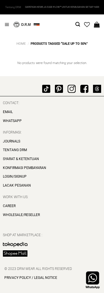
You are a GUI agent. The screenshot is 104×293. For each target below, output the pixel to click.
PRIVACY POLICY (17, 278)
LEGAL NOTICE (45, 278)
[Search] (77, 24)
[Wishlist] (87, 24)
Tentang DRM (13, 7)
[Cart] (97, 24)
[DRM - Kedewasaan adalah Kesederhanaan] (27, 24)
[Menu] (6, 24)
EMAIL (8, 112)
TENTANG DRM (15, 150)
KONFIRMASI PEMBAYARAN (24, 168)
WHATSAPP (12, 121)
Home (21, 44)
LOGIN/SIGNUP (15, 176)
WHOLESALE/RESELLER (21, 215)
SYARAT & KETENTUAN (21, 159)
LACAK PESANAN (17, 185)
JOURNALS (11, 141)
